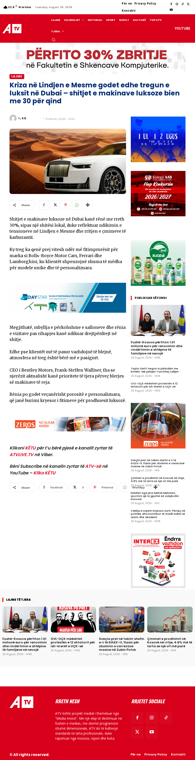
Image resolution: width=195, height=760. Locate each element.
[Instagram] (177, 4)
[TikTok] (182, 4)
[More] (88, 205)
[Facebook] (171, 4)
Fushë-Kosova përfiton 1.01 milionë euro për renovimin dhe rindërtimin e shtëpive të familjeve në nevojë (156, 348)
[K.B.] (14, 118)
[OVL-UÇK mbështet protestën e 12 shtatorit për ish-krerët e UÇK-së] (73, 620)
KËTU (30, 448)
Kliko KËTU (44, 473)
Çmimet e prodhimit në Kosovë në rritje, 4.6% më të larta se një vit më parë (158, 479)
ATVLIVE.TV (21, 455)
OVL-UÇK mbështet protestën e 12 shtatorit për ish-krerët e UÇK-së (154, 385)
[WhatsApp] (76, 205)
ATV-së (93, 466)
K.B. (24, 118)
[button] (53, 40)
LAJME (16, 76)
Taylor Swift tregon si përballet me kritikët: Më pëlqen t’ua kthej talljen (155, 370)
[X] (188, 4)
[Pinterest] (65, 205)
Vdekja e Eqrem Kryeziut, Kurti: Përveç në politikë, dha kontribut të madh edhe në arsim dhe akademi (158, 514)
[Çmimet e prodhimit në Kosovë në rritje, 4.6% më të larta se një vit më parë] (170, 620)
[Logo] (12, 28)
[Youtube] (171, 10)
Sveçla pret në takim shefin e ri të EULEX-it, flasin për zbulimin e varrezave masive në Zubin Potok (158, 463)
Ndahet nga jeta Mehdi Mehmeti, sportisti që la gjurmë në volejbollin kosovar (155, 496)
